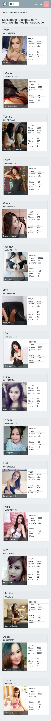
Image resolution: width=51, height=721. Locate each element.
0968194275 (10, 163)
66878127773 (9, 120)
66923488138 (9, 467)
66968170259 (11, 76)
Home (5, 12)
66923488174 (9, 33)
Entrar (41, 3)
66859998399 (9, 293)
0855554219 (8, 640)
